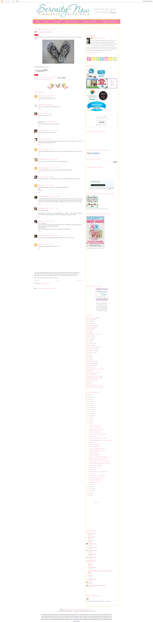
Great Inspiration (90, 319)
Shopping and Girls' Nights (46, 79)
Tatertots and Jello (92, 554)
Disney (87, 383)
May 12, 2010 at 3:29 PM (47, 176)
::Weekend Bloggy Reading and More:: (97, 450)
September (91, 413)
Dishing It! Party (92, 469)
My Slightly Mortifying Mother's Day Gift (98, 459)
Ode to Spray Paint (93, 436)
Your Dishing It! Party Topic (95, 480)
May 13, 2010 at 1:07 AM (47, 221)
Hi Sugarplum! (91, 537)
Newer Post (36, 280)
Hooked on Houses (92, 567)
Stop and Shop (89, 338)
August (91, 415)
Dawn (39, 139)
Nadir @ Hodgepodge (43, 168)
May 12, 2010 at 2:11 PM (53, 168)
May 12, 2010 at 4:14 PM (47, 185)
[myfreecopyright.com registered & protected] (77, 609)
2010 (89, 405)
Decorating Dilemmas (91, 363)
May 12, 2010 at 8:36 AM (47, 96)
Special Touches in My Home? (95, 465)
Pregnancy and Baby (90, 361)
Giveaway (88, 341)
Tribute (90, 423)
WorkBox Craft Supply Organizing (93, 387)
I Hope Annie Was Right (94, 455)
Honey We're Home (92, 533)
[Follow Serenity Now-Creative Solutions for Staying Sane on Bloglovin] (93, 154)
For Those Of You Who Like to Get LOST (98, 438)
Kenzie (39, 176)
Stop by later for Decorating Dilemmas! (97, 434)
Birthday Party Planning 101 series (93, 385)
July (90, 417)
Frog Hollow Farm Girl (43, 196)
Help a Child (96, 502)
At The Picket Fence (92, 579)
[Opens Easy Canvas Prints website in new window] (101, 77)
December (91, 407)
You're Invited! (92, 473)
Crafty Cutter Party (90, 374)
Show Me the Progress (91, 379)
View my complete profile (93, 52)
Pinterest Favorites (90, 365)
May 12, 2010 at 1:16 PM (47, 149)
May (90, 422)
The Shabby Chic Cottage (94, 467)
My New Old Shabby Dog (94, 446)
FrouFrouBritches (42, 130)
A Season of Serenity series (92, 372)
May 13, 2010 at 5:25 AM (52, 235)
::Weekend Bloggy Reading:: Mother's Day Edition (100, 463)
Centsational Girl (92, 557)
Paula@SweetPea (42, 235)
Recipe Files (89, 336)
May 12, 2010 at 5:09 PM (54, 196)
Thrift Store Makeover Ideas (92, 347)
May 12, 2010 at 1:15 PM (46, 139)
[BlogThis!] (60, 78)
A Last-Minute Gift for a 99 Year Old (96, 448)
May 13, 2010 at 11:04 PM (47, 244)
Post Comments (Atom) (45, 283)
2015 (89, 395)
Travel (87, 354)
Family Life (88, 321)
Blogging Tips (89, 345)
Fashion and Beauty (90, 352)
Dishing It (88, 370)
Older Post (80, 280)
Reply (39, 100)
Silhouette (88, 356)
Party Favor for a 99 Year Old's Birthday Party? (99, 457)
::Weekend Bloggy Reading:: (95, 425)
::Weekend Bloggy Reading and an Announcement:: (100, 440)
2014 (89, 397)
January (91, 490)
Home (58, 280)
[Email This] (59, 78)
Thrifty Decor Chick (92, 543)
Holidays (88, 330)
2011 (89, 403)
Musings (88, 332)
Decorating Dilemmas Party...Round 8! (97, 430)
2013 (89, 399)
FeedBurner (104, 125)
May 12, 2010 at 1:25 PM (51, 159)
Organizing (88, 359)
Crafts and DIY (89, 329)
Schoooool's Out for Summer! (95, 428)
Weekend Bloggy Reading (92, 318)
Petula (39, 244)
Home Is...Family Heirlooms (95, 444)
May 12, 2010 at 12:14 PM (52, 130)
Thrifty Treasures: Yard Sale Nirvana (96, 477)
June (90, 420)
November (91, 409)
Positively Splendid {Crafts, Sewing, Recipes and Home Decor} (100, 571)
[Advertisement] (98, 516)
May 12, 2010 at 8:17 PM (51, 208)
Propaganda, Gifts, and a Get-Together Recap (98, 471)
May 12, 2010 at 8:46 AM (47, 104)
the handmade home (92, 547)
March (90, 486)
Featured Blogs (89, 323)
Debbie (39, 104)
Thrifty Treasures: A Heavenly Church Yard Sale (99, 461)
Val (39, 113)
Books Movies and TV (91, 350)
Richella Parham (42, 208)
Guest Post (88, 339)
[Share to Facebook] (63, 78)
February (91, 488)
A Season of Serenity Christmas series (94, 369)
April (90, 484)
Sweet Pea (90, 575)
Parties (87, 358)
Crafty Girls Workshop (93, 452)
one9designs (91, 442)
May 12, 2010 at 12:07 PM (50, 122)
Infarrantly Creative (92, 550)
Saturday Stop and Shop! (94, 482)
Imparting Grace (92, 560)
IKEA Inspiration (90, 343)
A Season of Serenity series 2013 (93, 376)
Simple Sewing (89, 367)
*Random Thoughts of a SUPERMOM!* (97, 585)
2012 (89, 401)
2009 (89, 493)
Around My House (90, 327)
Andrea (40, 149)
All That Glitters (42, 159)
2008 (89, 495)
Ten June (90, 582)
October (91, 411)
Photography (89, 381)
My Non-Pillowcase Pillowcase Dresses (97, 475)
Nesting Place (91, 540)
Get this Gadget (110, 188)
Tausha (39, 221)
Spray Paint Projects (90, 349)
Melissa (40, 96)
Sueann (39, 185)
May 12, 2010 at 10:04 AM (46, 113)
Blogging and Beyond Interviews (93, 378)
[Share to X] (62, 78)
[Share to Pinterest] (65, 78)
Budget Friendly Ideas (91, 325)
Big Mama (90, 564)
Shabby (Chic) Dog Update (94, 432)
